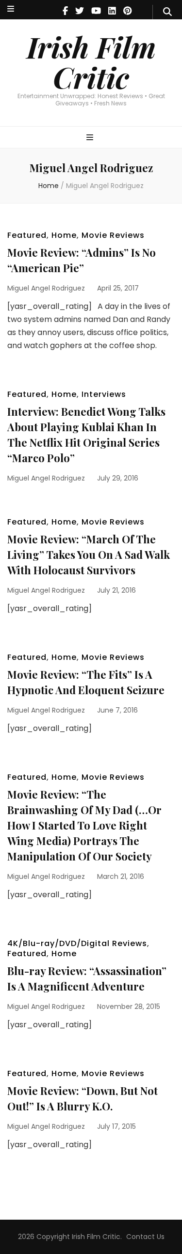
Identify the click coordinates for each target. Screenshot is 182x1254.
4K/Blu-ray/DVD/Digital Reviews (77, 943)
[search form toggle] (167, 12)
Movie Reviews (113, 235)
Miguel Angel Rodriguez (46, 288)
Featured (27, 235)
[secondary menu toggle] (10, 9)
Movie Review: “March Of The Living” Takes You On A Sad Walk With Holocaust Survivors (88, 554)
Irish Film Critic (91, 61)
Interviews (104, 394)
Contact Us (145, 1236)
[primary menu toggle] (91, 138)
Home (64, 235)
